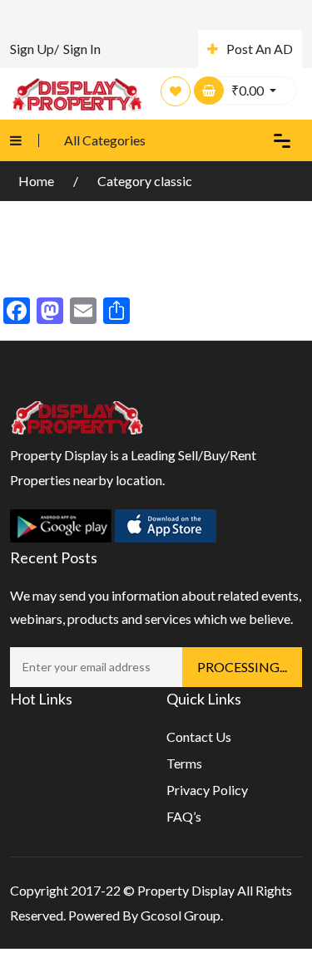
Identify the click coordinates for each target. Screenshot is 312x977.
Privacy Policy (207, 790)
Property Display (186, 890)
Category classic (144, 181)
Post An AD (259, 48)
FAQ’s (183, 816)
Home (37, 181)
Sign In (82, 48)
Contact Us (198, 736)
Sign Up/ (34, 48)
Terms (184, 763)
